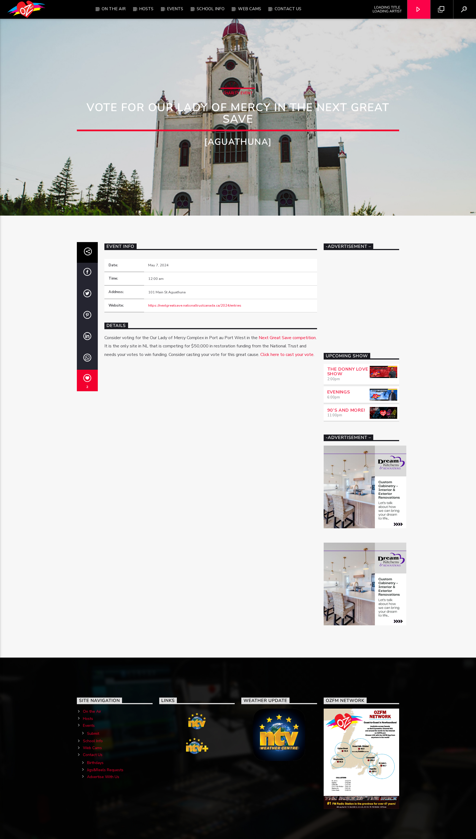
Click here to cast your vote (286, 355)
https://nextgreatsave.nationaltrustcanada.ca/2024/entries (194, 305)
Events (175, 9)
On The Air (114, 9)
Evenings (338, 392)
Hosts (146, 9)
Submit (93, 733)
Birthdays (95, 762)
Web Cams (249, 9)
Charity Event (238, 93)
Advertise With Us (103, 776)
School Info (211, 9)
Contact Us (288, 9)
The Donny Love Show (347, 371)
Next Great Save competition (287, 338)
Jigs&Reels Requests (105, 770)
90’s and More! (346, 410)
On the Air (92, 711)
